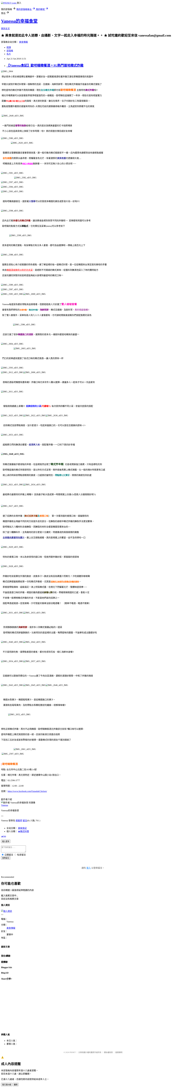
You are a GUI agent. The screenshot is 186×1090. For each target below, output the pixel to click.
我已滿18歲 (6, 1085)
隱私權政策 (108, 1052)
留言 (25, 820)
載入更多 (5, 841)
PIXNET (73, 1052)
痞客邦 (19, 820)
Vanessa (4, 805)
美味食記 (22, 828)
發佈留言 (5, 858)
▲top (3, 836)
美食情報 (23, 42)
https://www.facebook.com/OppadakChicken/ (27, 791)
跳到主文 (5, 28)
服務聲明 (118, 1052)
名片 (9, 54)
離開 (15, 1085)
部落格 (10, 51)
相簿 (9, 47)
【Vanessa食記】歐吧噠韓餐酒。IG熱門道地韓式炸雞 (45, 65)
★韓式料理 (23, 831)
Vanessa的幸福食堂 (19, 21)
